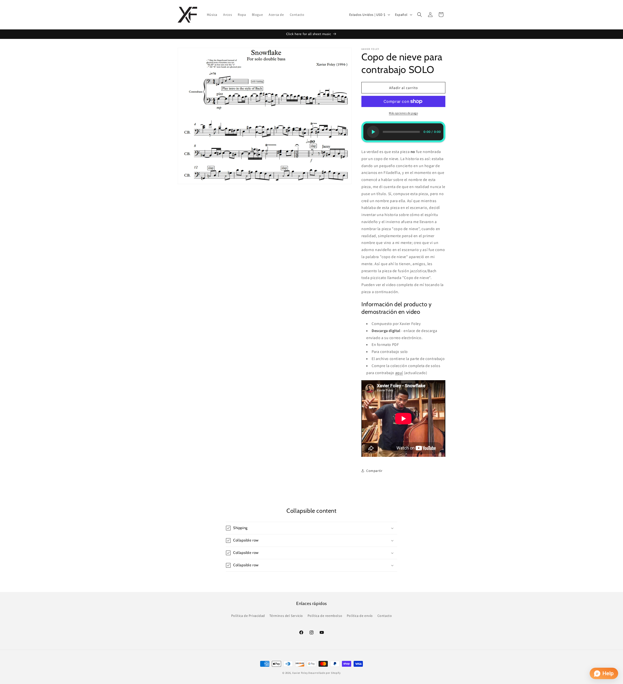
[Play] (373, 132)
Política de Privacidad (248, 615)
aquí (399, 372)
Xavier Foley (300, 673)
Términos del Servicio (286, 615)
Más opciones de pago (403, 113)
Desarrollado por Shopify (324, 673)
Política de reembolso (325, 615)
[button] (419, 14)
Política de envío (360, 615)
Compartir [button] (374, 470)
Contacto (384, 615)
